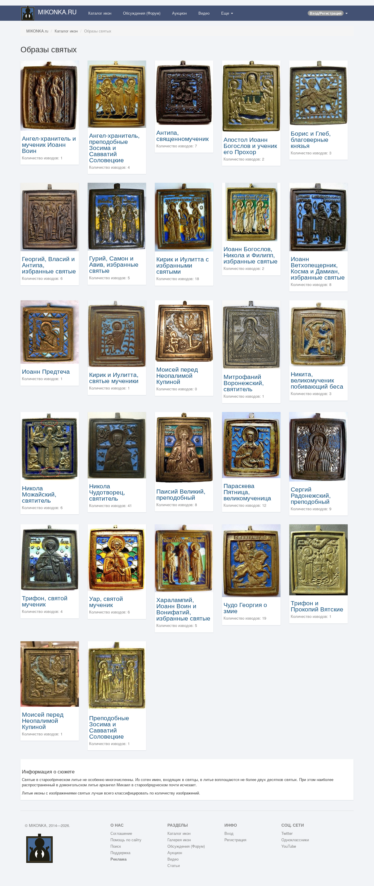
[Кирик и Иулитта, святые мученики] (117, 333)
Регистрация (235, 839)
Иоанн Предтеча (46, 371)
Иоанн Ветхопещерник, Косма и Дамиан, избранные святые (318, 267)
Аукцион (179, 13)
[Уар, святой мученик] (117, 557)
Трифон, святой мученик (44, 600)
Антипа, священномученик (182, 135)
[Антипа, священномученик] (184, 92)
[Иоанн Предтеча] (49, 331)
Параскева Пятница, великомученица (247, 491)
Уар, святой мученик (106, 601)
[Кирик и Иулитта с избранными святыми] (184, 216)
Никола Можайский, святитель (39, 493)
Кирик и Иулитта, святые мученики (113, 377)
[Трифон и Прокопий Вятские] (318, 559)
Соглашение (121, 833)
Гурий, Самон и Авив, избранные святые (113, 264)
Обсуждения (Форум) (141, 13)
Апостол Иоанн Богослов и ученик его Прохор (250, 145)
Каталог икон (99, 13)
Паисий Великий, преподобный (180, 494)
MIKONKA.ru (37, 31)
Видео (203, 13)
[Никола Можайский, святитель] (49, 445)
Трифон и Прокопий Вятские (317, 605)
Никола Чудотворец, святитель (107, 491)
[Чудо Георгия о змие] (251, 560)
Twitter (286, 833)
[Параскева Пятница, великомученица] (251, 444)
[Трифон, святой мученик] (49, 556)
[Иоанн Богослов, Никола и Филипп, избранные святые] (251, 211)
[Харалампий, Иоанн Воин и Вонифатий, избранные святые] (184, 557)
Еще (225, 13)
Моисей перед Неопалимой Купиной (177, 375)
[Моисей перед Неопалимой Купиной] (184, 330)
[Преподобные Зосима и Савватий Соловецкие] (117, 675)
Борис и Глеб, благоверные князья (311, 139)
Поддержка (120, 852)
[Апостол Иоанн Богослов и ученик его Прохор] (251, 95)
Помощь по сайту (125, 839)
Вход (228, 833)
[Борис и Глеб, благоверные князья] (318, 92)
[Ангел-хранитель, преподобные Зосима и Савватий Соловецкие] (117, 93)
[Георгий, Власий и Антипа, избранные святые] (49, 216)
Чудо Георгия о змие (245, 607)
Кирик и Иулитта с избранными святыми (182, 264)
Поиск (115, 846)
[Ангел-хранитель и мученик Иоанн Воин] (49, 95)
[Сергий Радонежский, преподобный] (318, 446)
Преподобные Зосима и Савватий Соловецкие (109, 726)
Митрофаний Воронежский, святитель (244, 382)
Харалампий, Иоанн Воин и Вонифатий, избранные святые (183, 608)
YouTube (288, 846)
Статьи (173, 865)
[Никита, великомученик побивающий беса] (318, 332)
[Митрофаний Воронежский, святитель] (251, 334)
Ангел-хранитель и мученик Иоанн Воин (49, 144)
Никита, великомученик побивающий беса (317, 379)
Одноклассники (295, 839)
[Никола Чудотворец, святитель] (117, 444)
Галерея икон (179, 839)
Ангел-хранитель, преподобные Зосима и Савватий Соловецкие (114, 147)
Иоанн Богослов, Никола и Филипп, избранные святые (251, 254)
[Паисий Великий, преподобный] (184, 447)
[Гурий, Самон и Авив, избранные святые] (117, 216)
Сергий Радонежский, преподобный (311, 495)
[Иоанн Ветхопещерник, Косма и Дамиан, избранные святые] (318, 216)
